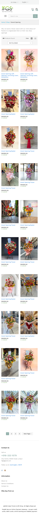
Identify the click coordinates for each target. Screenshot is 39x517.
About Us (4, 481)
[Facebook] (2, 471)
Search (35, 16)
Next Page (27, 433)
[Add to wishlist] (13, 70)
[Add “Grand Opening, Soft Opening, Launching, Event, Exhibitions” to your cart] (5, 70)
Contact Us (4, 486)
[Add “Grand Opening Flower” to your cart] (24, 148)
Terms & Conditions (7, 483)
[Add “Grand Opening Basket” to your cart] (5, 111)
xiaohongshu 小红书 (16, 465)
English (24, 2)
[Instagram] (5, 471)
